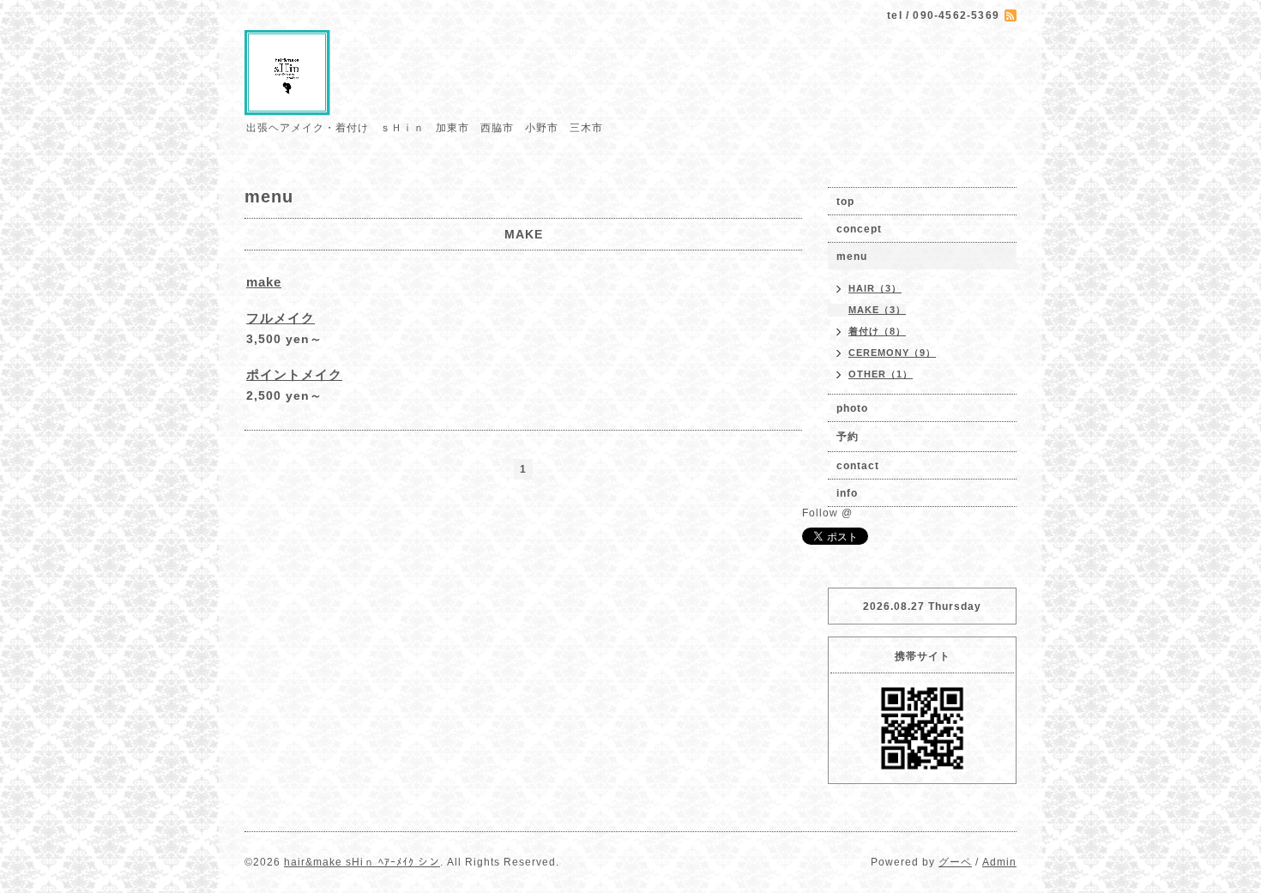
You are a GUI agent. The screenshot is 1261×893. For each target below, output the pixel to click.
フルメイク (280, 318)
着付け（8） (877, 331)
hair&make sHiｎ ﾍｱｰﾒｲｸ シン (362, 862)
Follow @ (827, 513)
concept (859, 229)
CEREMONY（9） (892, 352)
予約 (847, 437)
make (263, 282)
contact (857, 466)
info (847, 493)
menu (851, 256)
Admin (999, 862)
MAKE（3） (877, 310)
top (845, 202)
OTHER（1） (880, 374)
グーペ (955, 862)
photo (852, 408)
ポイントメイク (294, 374)
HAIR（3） (875, 288)
